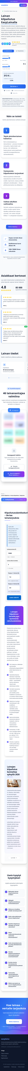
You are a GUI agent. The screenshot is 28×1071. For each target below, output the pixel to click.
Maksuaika (5, 64)
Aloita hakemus (12, 227)
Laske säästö (14, 597)
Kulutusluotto (9, 51)
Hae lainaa (23, 5)
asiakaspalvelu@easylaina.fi (13, 1046)
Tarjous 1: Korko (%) (13, 573)
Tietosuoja (4, 1056)
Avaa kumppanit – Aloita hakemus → (14, 474)
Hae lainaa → (14, 86)
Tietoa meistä (4, 1053)
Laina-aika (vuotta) (12, 560)
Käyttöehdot (4, 1058)
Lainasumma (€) (11, 549)
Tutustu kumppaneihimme (14, 467)
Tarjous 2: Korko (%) (13, 584)
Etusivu (2, 493)
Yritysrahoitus (20, 51)
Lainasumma (5, 56)
